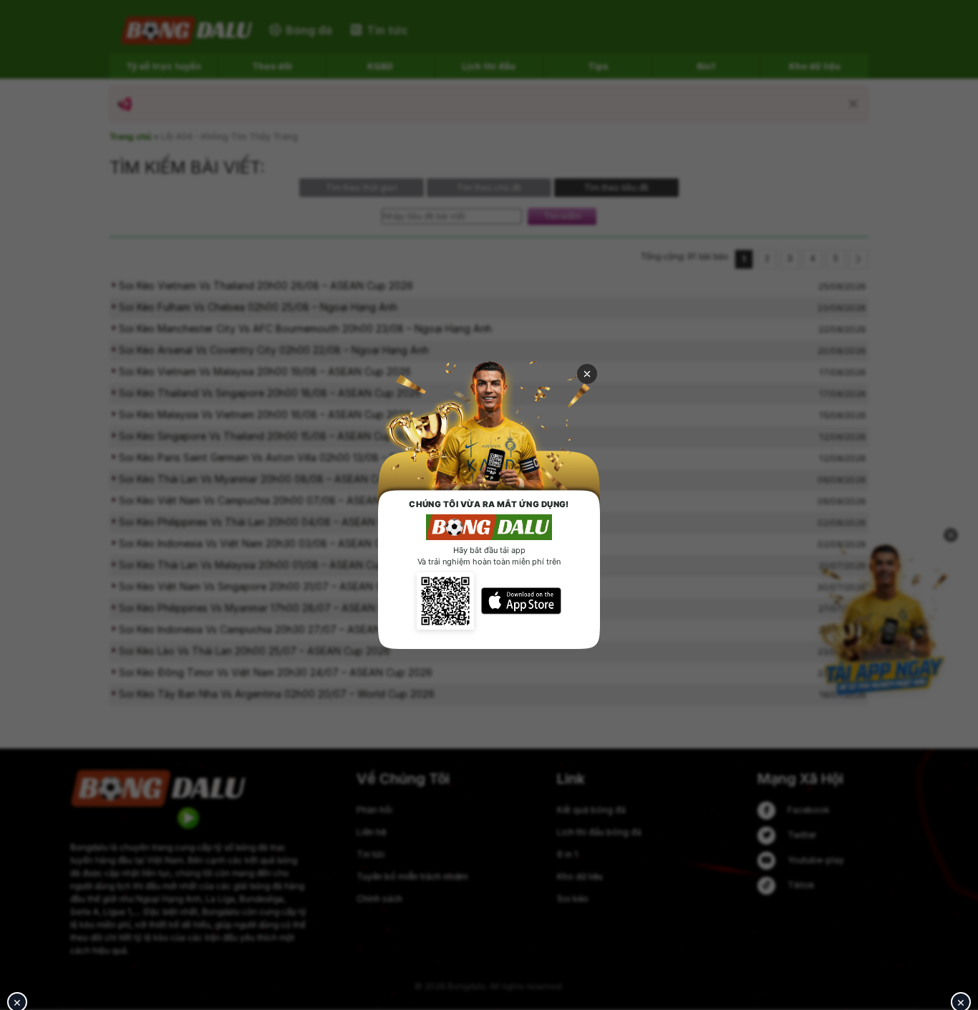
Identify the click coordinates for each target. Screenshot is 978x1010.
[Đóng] (587, 374)
